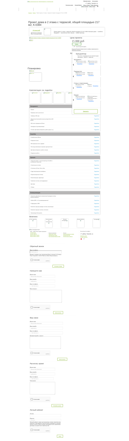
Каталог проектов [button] (26, 9)
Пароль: (32, 418)
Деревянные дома (53, 235)
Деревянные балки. (81, 74)
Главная (30, 12)
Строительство (66, 235)
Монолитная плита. (93, 62)
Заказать (86, 111)
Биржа (34, 12)
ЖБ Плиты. (90, 74)
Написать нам (83, 235)
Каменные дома (52, 234)
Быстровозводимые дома (54, 236)
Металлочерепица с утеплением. (92, 99)
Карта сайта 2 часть (34, 236)
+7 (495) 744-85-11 (91, 3)
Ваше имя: (33, 274)
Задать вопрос (95, 1)
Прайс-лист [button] (99, 9)
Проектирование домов (68, 234)
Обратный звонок (87, 1)
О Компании (33, 232)
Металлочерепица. (81, 97)
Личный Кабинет (78, 5)
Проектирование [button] (40, 9)
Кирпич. (90, 86)
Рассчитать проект (69, 5)
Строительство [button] (53, 9)
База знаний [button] (81, 9)
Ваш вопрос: (33, 288)
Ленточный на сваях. (82, 62)
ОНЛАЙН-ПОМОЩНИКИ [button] (68, 9)
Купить (76, 44)
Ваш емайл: (33, 279)
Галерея (90, 9)
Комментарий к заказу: (37, 335)
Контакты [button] (108, 9)
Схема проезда (83, 237)
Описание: (33, 380)
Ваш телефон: (34, 250)
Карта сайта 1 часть (34, 235)
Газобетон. (79, 86)
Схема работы (33, 233)
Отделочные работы (68, 236)
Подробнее (79, 63)
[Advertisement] (64, 18)
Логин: (32, 413)
